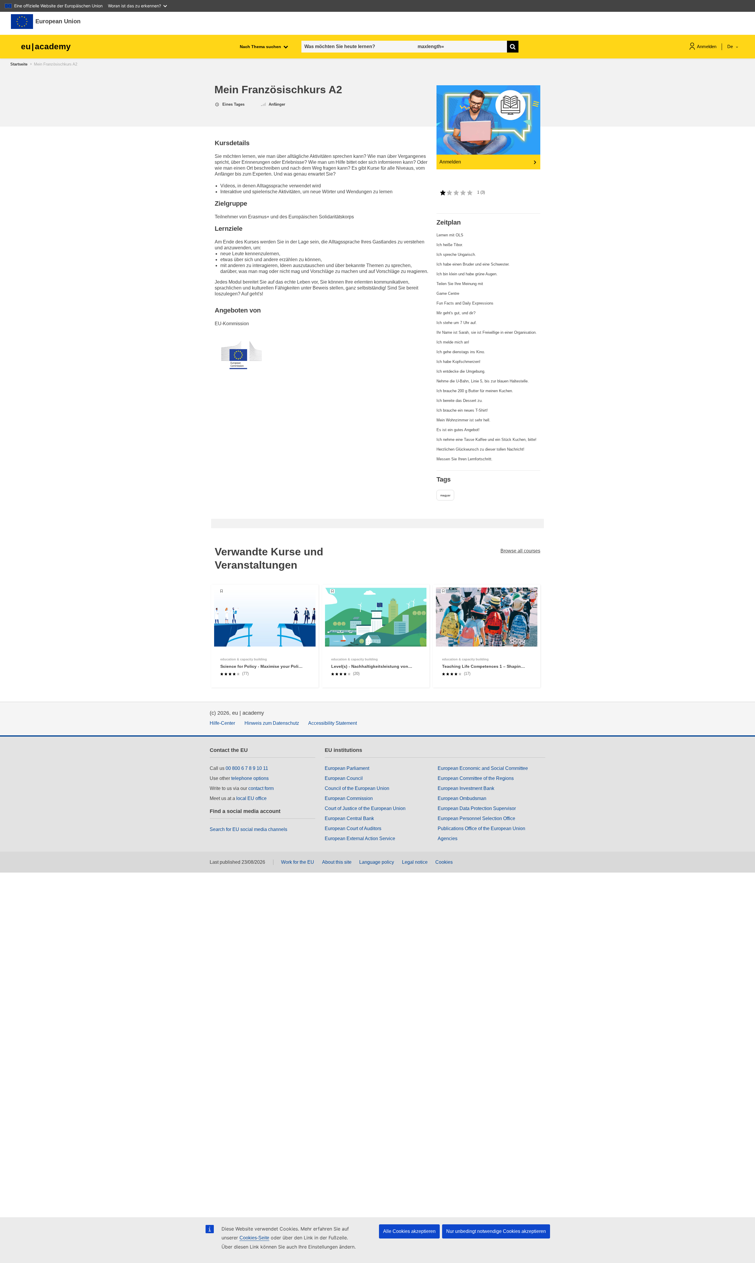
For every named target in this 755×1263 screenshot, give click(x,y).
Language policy (376, 862)
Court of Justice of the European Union (365, 808)
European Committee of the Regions (476, 778)
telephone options (250, 778)
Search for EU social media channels (248, 829)
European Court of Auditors (353, 828)
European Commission (349, 798)
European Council (344, 778)
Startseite (18, 64)
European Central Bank (349, 818)
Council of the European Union (357, 788)
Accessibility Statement (332, 723)
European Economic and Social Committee (483, 768)
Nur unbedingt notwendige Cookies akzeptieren (496, 1231)
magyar (445, 495)
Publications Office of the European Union (481, 828)
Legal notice (415, 862)
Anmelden (706, 46)
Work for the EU (297, 862)
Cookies (444, 862)
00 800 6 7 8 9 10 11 (247, 768)
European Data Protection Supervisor (477, 808)
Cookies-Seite (254, 1237)
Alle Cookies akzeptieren (409, 1231)
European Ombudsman (462, 798)
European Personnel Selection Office (476, 818)
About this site (337, 862)
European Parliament (347, 768)
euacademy (46, 46)
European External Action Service (360, 838)
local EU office (251, 798)
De (730, 46)
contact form (261, 788)
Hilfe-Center (222, 723)
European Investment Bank (466, 788)
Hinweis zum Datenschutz (271, 723)
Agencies (447, 838)
